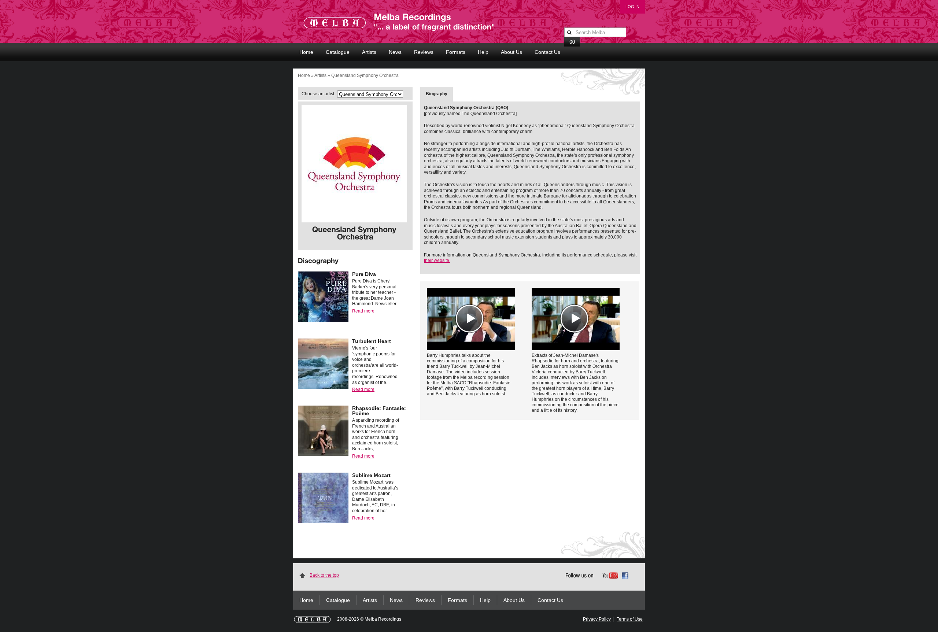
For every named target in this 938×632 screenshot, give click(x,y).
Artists (369, 52)
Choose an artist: (318, 94)
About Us (511, 52)
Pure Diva (364, 274)
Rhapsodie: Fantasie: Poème (379, 410)
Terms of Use (630, 619)
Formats (455, 52)
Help (483, 52)
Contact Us (547, 52)
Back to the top (324, 575)
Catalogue (338, 52)
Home (306, 52)
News (395, 52)
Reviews (423, 52)
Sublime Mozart (371, 475)
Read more (363, 311)
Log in (632, 6)
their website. (437, 260)
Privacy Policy (597, 619)
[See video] (471, 319)
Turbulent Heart (371, 341)
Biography (436, 93)
